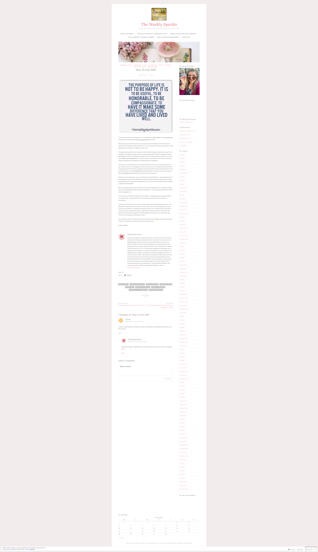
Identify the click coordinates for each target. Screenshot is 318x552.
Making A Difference (143, 287)
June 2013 (182, 467)
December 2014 (183, 408)
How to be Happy (152, 284)
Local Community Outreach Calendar (141, 37)
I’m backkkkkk (182, 145)
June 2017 (182, 320)
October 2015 (183, 375)
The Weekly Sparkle (159, 24)
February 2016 (183, 367)
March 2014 (182, 434)
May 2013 (181, 470)
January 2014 (182, 441)
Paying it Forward (158, 287)
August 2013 (182, 459)
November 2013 (183, 448)
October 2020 (183, 210)
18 (131, 531)
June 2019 (182, 250)
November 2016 (183, 342)
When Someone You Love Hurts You (131, 304)
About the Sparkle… (127, 33)
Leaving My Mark (165, 284)
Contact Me (186, 37)
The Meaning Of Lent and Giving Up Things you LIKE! (159, 305)
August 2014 (182, 415)
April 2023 (182, 165)
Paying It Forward (165, 65)
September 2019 (183, 239)
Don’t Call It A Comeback (185, 142)
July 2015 (181, 382)
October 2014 (183, 412)
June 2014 (182, 423)
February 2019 (183, 265)
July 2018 (181, 279)
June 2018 (182, 283)
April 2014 (182, 430)
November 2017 (183, 301)
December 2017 (183, 298)
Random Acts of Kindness (138, 290)
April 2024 (182, 158)
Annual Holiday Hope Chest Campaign (183, 33)
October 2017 (183, 305)
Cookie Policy (32, 549)
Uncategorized (152, 66)
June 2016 (182, 353)
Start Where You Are (184, 138)
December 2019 (183, 235)
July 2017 (181, 316)
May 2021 (181, 195)
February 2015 (183, 401)
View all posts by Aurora (133, 267)
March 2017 (182, 331)
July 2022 (181, 176)
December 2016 (183, 338)
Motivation (153, 65)
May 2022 (181, 184)
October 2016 (183, 345)
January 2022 (182, 191)
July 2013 (181, 463)
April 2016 (182, 360)
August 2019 (182, 243)
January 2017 (182, 334)
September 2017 (183, 309)
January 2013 (182, 485)
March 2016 (182, 364)
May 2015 (181, 390)
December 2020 (183, 206)
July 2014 (181, 419)
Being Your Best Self (137, 284)
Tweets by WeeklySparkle (186, 122)
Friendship (137, 65)
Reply (120, 333)
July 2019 (181, 246)
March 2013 (182, 478)
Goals (145, 65)
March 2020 (182, 224)
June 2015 (182, 386)
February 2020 (183, 228)
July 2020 (181, 217)
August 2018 (182, 276)
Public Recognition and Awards (168, 37)
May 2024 (181, 154)
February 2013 (183, 481)
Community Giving (125, 65)
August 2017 (182, 312)
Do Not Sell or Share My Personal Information (176, 543)
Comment (167, 378)
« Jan (119, 538)
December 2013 (183, 445)
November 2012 (183, 489)
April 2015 (182, 393)
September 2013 (183, 456)
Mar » (123, 538)
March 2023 (182, 169)
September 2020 (183, 213)
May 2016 (181, 356)
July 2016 (181, 349)
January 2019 (182, 268)
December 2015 (183, 371)
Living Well (130, 287)
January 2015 (182, 404)
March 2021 (182, 199)
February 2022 (183, 187)
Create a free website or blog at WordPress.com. (142, 543)
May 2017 (181, 323)
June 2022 (182, 180)
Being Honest (123, 284)
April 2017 (182, 327)
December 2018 (183, 272)
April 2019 (182, 257)
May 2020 (181, 221)
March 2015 (182, 397)
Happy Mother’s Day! (184, 134)
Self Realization (139, 66)
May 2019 (181, 254)
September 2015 (183, 378)
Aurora (151, 75)
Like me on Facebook (188, 495)
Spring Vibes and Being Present (187, 131)
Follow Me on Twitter (189, 119)
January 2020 (182, 232)
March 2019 (182, 261)
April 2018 (182, 287)
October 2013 (183, 452)
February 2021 (183, 202)
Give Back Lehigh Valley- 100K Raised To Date (152, 33)
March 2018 (182, 290)
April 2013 (182, 474)
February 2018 (183, 294)
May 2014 (181, 426)
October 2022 (183, 173)
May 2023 (181, 162)
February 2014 (183, 437)
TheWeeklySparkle (135, 339)
